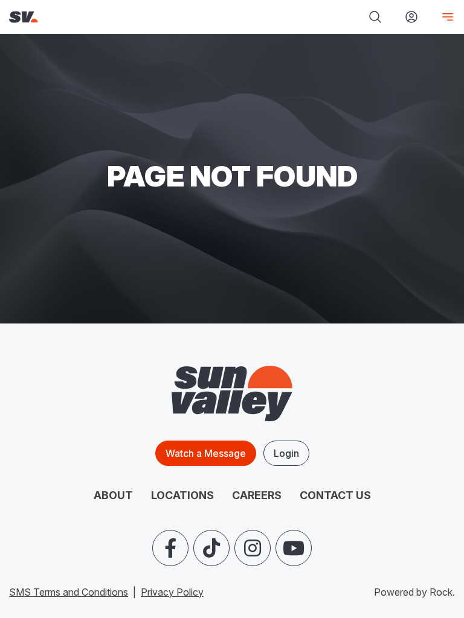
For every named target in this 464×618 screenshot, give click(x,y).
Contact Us (335, 495)
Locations (182, 495)
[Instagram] (252, 548)
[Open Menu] (443, 17)
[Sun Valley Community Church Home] (96, 17)
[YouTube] (294, 548)
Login (286, 453)
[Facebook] (170, 548)
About (113, 495)
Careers (257, 495)
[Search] (375, 17)
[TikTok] (211, 548)
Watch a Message (206, 453)
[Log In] (411, 17)
